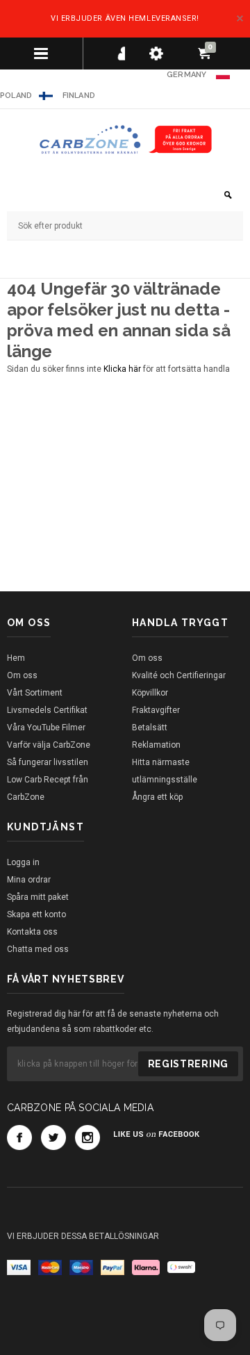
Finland (79, 95)
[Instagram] (87, 1137)
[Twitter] (53, 1137)
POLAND (16, 95)
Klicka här (123, 369)
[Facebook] (19, 1137)
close (240, 18)
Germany (187, 74)
